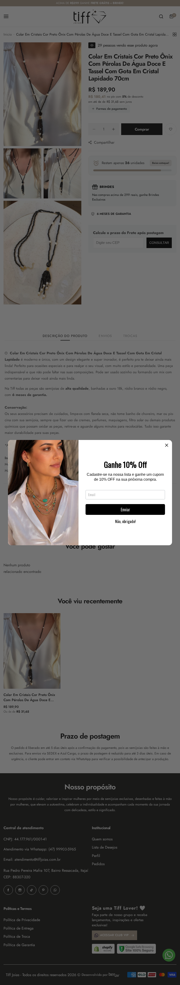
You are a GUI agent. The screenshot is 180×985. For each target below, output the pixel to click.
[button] (167, 445)
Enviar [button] (125, 509)
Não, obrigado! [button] (125, 521)
